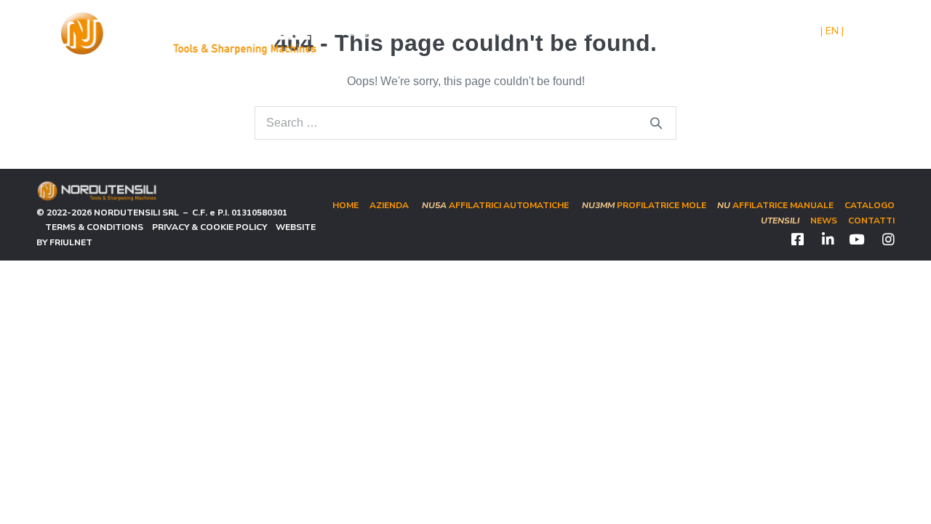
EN (832, 31)
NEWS (665, 33)
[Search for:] (465, 122)
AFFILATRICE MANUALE (775, 205)
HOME (355, 33)
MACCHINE (514, 33)
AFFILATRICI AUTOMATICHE (495, 205)
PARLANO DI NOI (601, 33)
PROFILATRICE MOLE (644, 205)
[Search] (656, 123)
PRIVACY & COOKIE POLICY (205, 227)
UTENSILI (456, 33)
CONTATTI (716, 33)
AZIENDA (402, 33)
